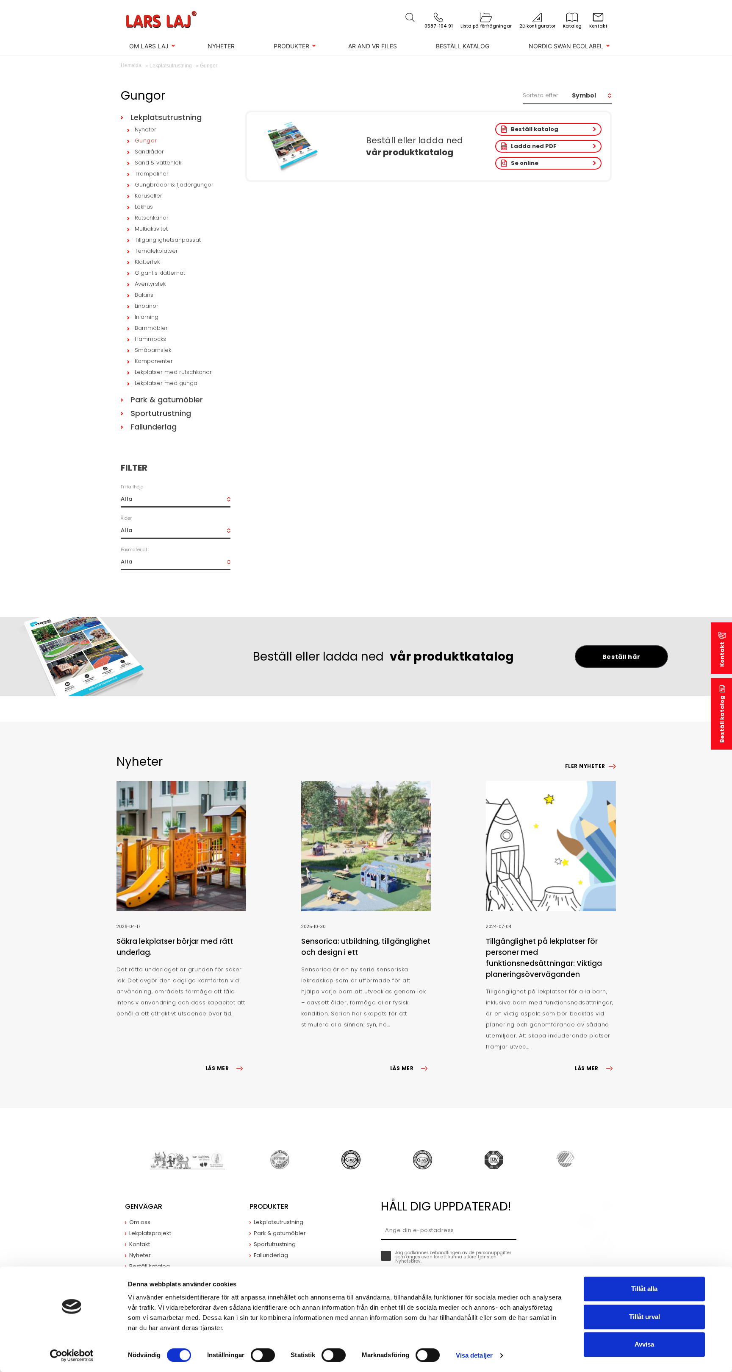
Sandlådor (149, 152)
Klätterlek (147, 262)
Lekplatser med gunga (166, 383)
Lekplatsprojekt (150, 1233)
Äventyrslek (150, 284)
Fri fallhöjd (132, 487)
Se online (524, 163)
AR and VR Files (372, 46)
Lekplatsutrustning (166, 117)
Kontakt (722, 654)
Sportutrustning (160, 413)
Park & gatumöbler (166, 399)
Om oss (139, 1222)
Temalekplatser (156, 251)
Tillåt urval (644, 1316)
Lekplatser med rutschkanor (173, 372)
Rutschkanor (152, 218)
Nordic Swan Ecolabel (566, 46)
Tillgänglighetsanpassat (168, 240)
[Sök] (410, 17)
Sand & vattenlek (158, 163)
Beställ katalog (462, 46)
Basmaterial (134, 550)
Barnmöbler (151, 328)
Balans (144, 295)
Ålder (126, 518)
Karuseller (148, 196)
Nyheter (221, 46)
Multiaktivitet (151, 229)
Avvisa (644, 1344)
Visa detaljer (474, 1355)
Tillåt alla (644, 1288)
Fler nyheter (585, 766)
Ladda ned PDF (534, 146)
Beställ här (621, 657)
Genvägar (143, 1206)
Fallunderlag (153, 426)
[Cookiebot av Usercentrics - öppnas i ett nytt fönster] (72, 1355)
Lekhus (144, 207)
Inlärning (146, 317)
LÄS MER (217, 1068)
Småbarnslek (153, 350)
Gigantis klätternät (160, 273)
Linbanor (146, 306)
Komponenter (154, 361)
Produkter (291, 46)
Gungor (146, 141)
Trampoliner (152, 174)
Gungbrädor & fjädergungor (174, 185)
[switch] (263, 1355)
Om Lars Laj (149, 46)
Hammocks (150, 339)
